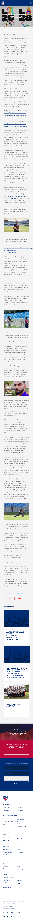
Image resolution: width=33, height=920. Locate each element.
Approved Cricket (22, 826)
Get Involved (7, 849)
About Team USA (22, 841)
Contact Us (20, 819)
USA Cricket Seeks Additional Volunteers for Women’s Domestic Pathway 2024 (16, 732)
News (5, 819)
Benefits (19, 808)
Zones (5, 824)
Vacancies (20, 886)
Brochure (20, 810)
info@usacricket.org (9, 909)
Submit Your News (8, 821)
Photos (5, 866)
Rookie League (7, 852)
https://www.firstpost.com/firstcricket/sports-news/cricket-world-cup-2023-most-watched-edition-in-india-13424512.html (18, 124)
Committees (7, 887)
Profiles (19, 838)
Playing (19, 850)
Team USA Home (8, 838)
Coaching (6, 855)
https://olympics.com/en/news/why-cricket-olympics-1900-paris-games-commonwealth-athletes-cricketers (15, 113)
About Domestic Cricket (22, 823)
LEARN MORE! (16, 752)
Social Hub (20, 869)
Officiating (20, 852)
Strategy (19, 880)
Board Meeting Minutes (7, 881)
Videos (5, 869)
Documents (6, 885)
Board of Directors (8, 877)
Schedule (6, 840)
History (19, 878)
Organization (7, 810)
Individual (6, 807)
